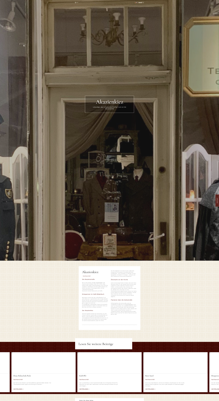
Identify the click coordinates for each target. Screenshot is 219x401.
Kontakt (217, 200)
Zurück (76, 2)
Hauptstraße (99, 282)
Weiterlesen (18, 389)
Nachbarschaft (87, 276)
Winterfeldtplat (129, 304)
